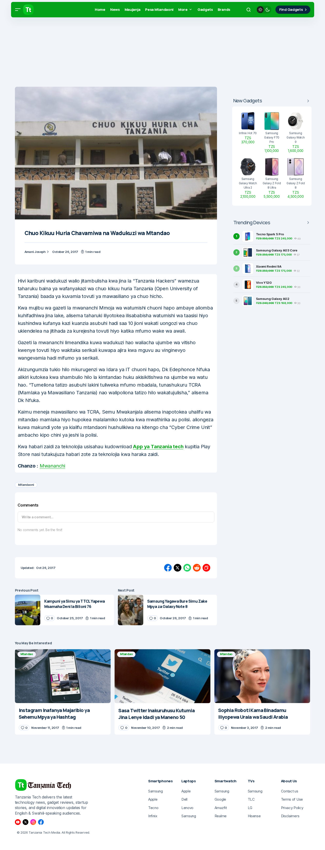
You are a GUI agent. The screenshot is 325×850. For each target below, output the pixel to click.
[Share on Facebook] (168, 568)
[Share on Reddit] (197, 568)
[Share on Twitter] (177, 568)
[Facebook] (41, 822)
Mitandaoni (26, 485)
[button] (18, 9)
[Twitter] (25, 822)
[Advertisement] (144, 53)
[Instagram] (33, 822)
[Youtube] (18, 822)
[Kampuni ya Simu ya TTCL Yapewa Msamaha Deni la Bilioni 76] (27, 610)
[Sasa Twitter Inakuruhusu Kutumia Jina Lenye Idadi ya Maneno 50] (162, 676)
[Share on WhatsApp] (187, 568)
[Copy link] (206, 568)
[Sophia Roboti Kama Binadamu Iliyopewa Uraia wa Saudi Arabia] (262, 676)
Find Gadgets (291, 9)
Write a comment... (37, 517)
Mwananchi (52, 466)
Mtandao (26, 654)
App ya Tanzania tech (158, 446)
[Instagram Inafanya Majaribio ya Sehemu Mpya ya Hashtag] (63, 676)
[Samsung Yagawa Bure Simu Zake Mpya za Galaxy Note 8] (130, 610)
